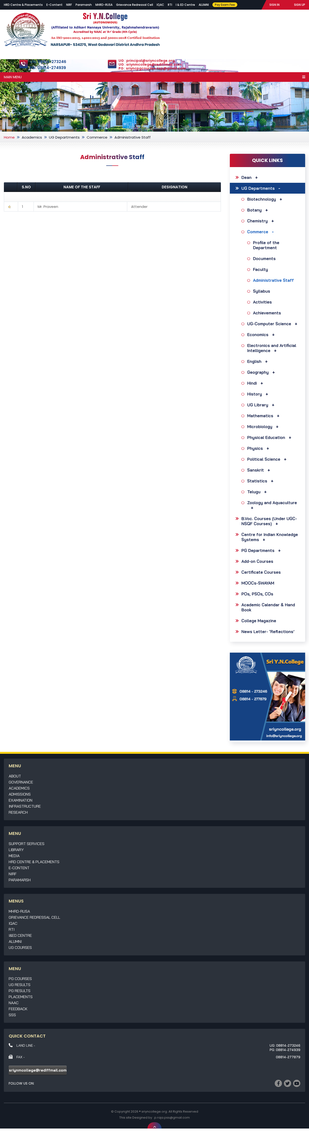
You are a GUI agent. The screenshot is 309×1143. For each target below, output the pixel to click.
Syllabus (261, 291)
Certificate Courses (261, 572)
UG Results (19, 984)
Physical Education (266, 437)
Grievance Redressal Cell (134, 5)
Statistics (257, 480)
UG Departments (64, 137)
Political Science (263, 459)
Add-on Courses (257, 561)
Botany (254, 209)
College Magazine (258, 620)
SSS (12, 1014)
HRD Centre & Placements (23, 5)
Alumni (15, 941)
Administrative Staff (273, 280)
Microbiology (259, 426)
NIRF (69, 5)
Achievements (267, 312)
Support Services (26, 843)
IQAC (160, 5)
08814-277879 (288, 1057)
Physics (255, 448)
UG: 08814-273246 (48, 61)
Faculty (260, 269)
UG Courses (20, 947)
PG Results (19, 990)
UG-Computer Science (269, 323)
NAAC (14, 1002)
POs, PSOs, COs (257, 593)
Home (9, 137)
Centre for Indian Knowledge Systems (269, 537)
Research (18, 812)
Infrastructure (25, 806)
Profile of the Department (266, 245)
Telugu (253, 491)
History (254, 393)
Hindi (252, 383)
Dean (246, 177)
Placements (21, 996)
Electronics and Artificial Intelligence (271, 348)
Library (16, 849)
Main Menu (13, 77)
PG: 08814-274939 (48, 68)
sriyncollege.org (154, 1111)
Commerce (97, 137)
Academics (32, 137)
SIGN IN (274, 5)
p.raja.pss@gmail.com (172, 1117)
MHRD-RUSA (103, 5)
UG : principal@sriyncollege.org (147, 61)
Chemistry (257, 220)
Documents (264, 258)
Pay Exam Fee (225, 5)
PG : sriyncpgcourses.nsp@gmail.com (152, 68)
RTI (170, 5)
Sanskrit (255, 470)
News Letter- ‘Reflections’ (268, 631)
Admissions (20, 794)
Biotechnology (261, 199)
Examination (20, 800)
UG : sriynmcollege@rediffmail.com (150, 64)
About (15, 776)
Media (14, 855)
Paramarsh (84, 5)
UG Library (257, 404)
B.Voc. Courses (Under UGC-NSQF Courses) (269, 521)
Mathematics (260, 415)
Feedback (18, 1008)
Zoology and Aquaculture (272, 502)
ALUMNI (204, 5)
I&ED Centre (20, 935)
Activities (262, 301)
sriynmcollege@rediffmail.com (38, 1070)
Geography (258, 372)
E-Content (54, 5)
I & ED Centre (185, 5)
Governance (21, 782)
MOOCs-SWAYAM (257, 583)
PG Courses (20, 978)
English (254, 361)
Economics (257, 334)
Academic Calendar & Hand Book (268, 607)
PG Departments (257, 550)
